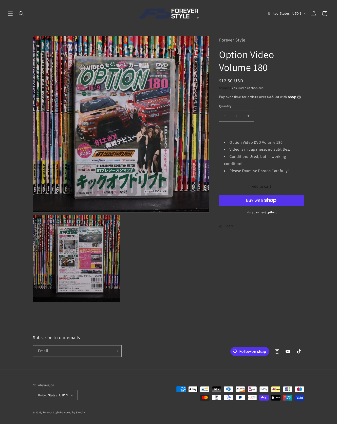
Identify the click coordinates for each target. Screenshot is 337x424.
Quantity (225, 106)
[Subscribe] (116, 351)
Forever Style (51, 412)
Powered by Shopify (73, 412)
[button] (10, 13)
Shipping (225, 87)
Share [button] (229, 226)
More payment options (261, 212)
